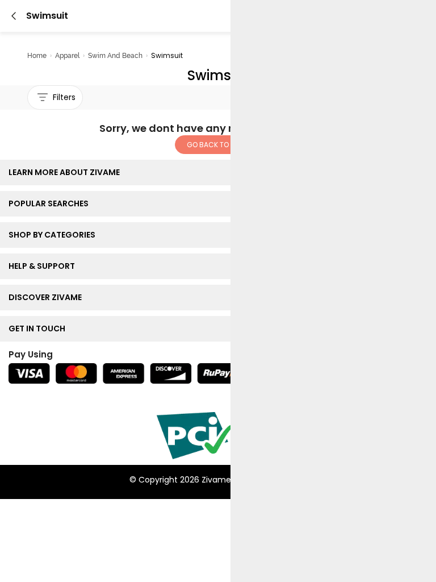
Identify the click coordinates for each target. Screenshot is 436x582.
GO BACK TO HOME (218, 144)
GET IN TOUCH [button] (39, 328)
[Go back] (13, 16)
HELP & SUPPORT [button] (44, 266)
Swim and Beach (115, 56)
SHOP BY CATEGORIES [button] (54, 234)
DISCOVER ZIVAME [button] (48, 297)
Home (37, 56)
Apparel (67, 56)
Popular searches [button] (51, 203)
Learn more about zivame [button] (67, 172)
